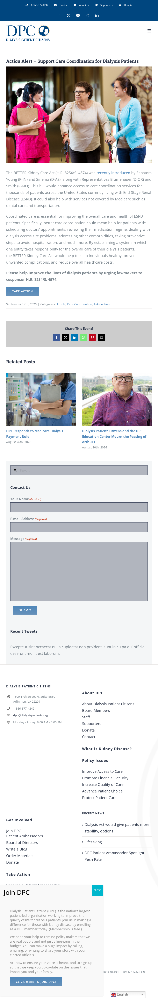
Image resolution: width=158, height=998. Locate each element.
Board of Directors (22, 842)
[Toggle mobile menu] (150, 31)
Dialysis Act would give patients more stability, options (117, 827)
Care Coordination (79, 304)
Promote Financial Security (105, 777)
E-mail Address (28, 519)
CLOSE (97, 890)
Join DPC (13, 830)
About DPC (92, 692)
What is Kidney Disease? (107, 748)
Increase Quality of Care (102, 784)
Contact (88, 736)
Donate (88, 730)
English (122, 994)
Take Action (102, 304)
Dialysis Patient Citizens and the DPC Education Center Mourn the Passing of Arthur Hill (110, 399)
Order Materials (19, 855)
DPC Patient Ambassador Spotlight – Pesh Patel (116, 856)
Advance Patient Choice (102, 791)
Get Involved (19, 819)
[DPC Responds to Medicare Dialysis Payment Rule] (41, 399)
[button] (9, 411)
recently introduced (113, 172)
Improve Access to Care (102, 771)
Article (61, 304)
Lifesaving (93, 841)
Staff (86, 716)
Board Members (96, 710)
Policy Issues (95, 760)
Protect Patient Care (99, 797)
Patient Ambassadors (24, 835)
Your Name (25, 499)
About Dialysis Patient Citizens (108, 703)
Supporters (91, 723)
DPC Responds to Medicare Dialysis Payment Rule (35, 399)
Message (23, 538)
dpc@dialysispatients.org (30, 715)
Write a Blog (16, 849)
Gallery (47, 399)
